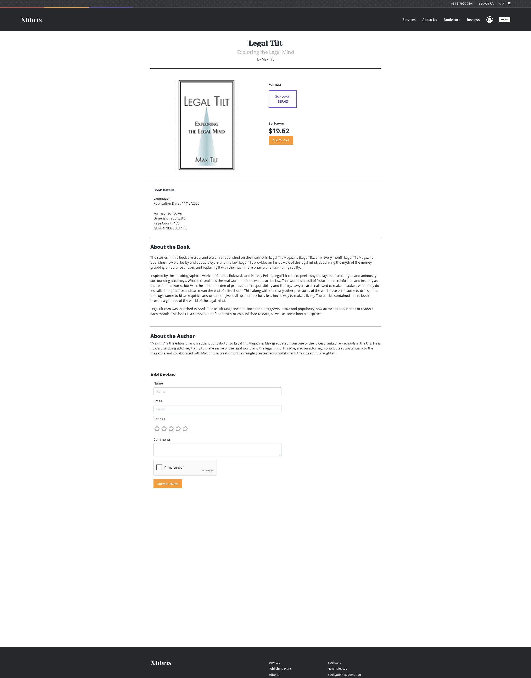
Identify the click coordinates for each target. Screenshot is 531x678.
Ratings (159, 419)
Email (157, 401)
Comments (162, 439)
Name (158, 383)
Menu (504, 19)
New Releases (337, 669)
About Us (429, 19)
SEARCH (484, 3)
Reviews (473, 19)
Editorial (274, 675)
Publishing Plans (280, 669)
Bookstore (452, 19)
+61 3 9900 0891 (462, 3)
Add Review (162, 374)
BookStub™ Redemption (344, 675)
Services (409, 19)
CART (502, 3)
